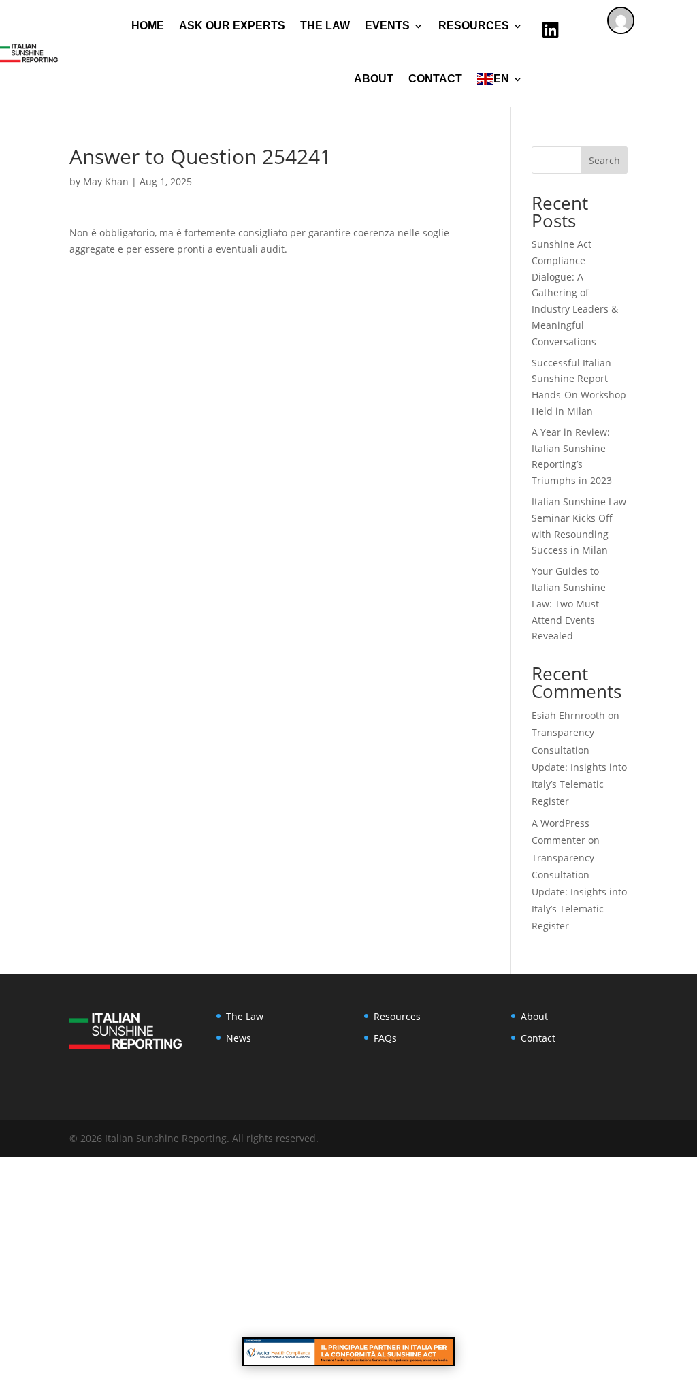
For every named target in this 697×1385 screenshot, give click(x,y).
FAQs (385, 1038)
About (373, 78)
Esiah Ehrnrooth (568, 715)
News (238, 1038)
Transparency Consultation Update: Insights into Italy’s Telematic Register (579, 767)
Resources (397, 1016)
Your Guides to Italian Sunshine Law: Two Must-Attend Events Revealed (569, 603)
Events (387, 25)
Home (147, 25)
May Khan (106, 181)
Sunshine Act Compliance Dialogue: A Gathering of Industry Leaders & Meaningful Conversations (575, 293)
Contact (435, 78)
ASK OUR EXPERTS (232, 25)
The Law (325, 25)
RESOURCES (473, 25)
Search (604, 160)
